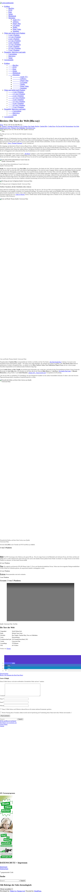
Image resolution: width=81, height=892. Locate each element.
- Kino (12, 69)
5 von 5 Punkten (13, 50)
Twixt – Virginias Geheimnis (15, 143)
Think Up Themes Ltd (17, 891)
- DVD (12, 67)
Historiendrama (69, 126)
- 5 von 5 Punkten (16, 107)
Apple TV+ (16, 20)
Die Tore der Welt (60, 126)
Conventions (12, 54)
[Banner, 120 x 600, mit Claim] (6, 858)
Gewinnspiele (8, 60)
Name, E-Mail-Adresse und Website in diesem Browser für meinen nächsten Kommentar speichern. (27, 709)
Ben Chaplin (31, 126)
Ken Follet (76, 126)
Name (2, 699)
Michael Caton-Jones (5, 128)
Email (2, 702)
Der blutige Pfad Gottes (65, 371)
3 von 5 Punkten (13, 43)
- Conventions (14, 111)
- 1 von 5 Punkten (16, 92)
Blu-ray (17, 126)
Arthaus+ (16, 22)
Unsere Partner (3, 724)
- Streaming (14, 75)
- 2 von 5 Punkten (16, 96)
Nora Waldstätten (21, 128)
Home (1, 125)
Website (2, 705)
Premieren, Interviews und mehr (15, 52)
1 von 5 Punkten (13, 35)
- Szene (12, 115)
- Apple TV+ (20, 77)
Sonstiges (16, 31)
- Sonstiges (20, 88)
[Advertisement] (13, 758)
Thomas (4, 126)
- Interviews (14, 113)
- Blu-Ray (13, 65)
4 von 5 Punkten (13, 46)
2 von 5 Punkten (13, 39)
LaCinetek (16, 25)
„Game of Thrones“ (20, 194)
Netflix (15, 27)
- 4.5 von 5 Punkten (16, 105)
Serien (10, 14)
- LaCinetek (20, 82)
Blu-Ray (11, 8)
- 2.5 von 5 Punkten (16, 98)
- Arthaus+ (19, 79)
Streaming (11, 18)
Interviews (11, 56)
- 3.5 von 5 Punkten (16, 101)
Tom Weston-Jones (30, 128)
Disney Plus (17, 23)
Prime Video (17, 29)
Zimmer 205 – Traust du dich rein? (37, 372)
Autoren (2, 726)
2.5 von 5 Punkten (14, 41)
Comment (2, 695)
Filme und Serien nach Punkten (14, 33)
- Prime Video (21, 86)
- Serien (12, 71)
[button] (9, 663)
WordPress (37, 891)
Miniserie (13, 128)
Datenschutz (4, 869)
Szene (10, 58)
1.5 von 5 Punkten (14, 37)
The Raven (27, 153)
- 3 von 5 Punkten (16, 100)
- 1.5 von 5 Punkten (16, 94)
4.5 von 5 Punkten (14, 48)
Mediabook (12, 16)
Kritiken (7, 6)
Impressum (3, 867)
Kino (10, 12)
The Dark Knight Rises (55, 362)
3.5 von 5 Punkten (14, 44)
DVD (10, 10)
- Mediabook (14, 73)
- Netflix (19, 84)
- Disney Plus (20, 80)
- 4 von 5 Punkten (16, 103)
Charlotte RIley (43, 126)
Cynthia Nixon (51, 126)
